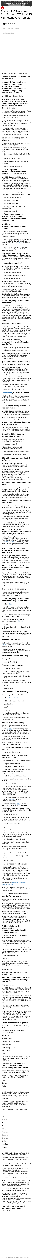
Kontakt (29, 1257)
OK (23, 4)
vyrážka (20, 242)
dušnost (20, 621)
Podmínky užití (10, 1257)
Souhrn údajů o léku (12, 28)
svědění (15, 698)
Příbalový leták (10, 23)
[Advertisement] (16, 54)
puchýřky (13, 799)
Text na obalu (9, 33)
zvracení (6, 542)
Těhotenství (7, 393)
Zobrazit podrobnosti (15, 4)
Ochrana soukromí (21, 1257)
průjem (4, 644)
